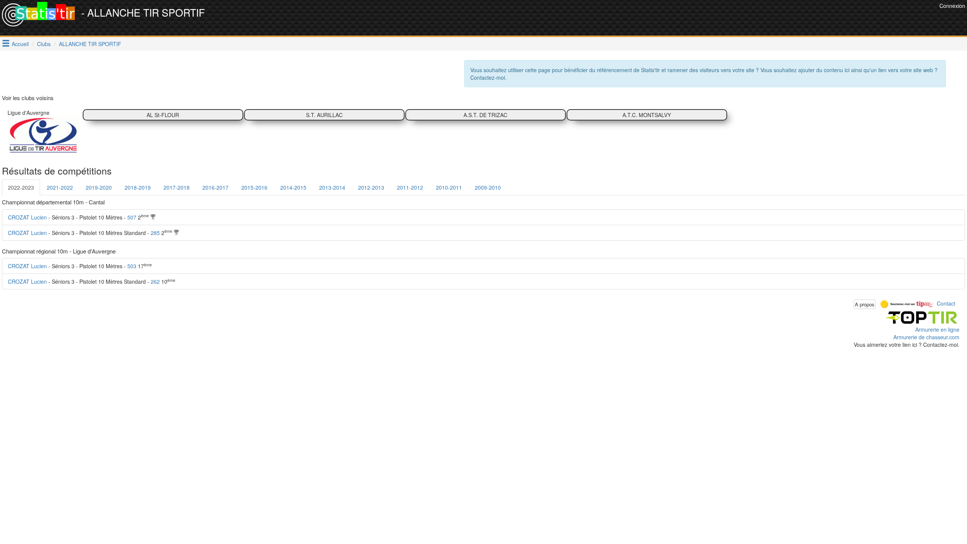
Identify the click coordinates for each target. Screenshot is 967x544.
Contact (946, 303)
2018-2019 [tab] (138, 187)
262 (155, 281)
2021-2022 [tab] (60, 187)
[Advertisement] (800, 19)
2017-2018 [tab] (177, 187)
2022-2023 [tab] (21, 187)
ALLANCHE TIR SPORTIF (90, 44)
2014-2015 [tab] (293, 187)
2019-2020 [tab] (99, 187)
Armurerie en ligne (937, 329)
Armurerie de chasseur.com (926, 337)
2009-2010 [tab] (488, 187)
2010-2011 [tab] (449, 187)
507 (131, 217)
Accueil (20, 44)
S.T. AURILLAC (324, 115)
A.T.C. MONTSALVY (647, 115)
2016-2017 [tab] (215, 187)
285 (155, 232)
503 (131, 266)
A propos (864, 304)
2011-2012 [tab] (410, 187)
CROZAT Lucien (27, 217)
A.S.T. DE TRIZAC (485, 115)
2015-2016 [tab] (254, 187)
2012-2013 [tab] (371, 187)
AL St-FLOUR (163, 115)
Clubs (44, 44)
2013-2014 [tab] (332, 187)
